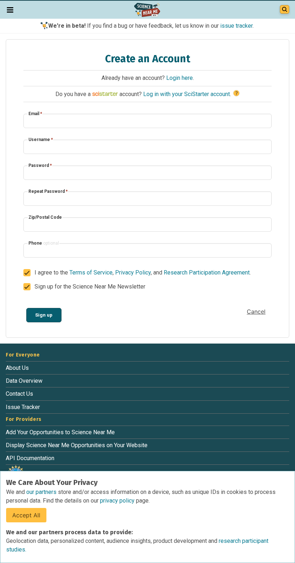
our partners (42, 492)
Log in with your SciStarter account (186, 94)
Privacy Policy (133, 272)
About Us (17, 367)
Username (40, 139)
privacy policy (118, 500)
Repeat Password (48, 191)
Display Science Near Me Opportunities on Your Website (77, 445)
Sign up (44, 315)
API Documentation (30, 458)
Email (35, 113)
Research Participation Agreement (207, 272)
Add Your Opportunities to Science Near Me (60, 432)
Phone (43, 243)
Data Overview (24, 380)
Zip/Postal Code (45, 217)
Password (40, 165)
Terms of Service (91, 272)
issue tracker (236, 25)
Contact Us (19, 393)
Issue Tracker (23, 407)
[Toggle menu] (10, 9)
